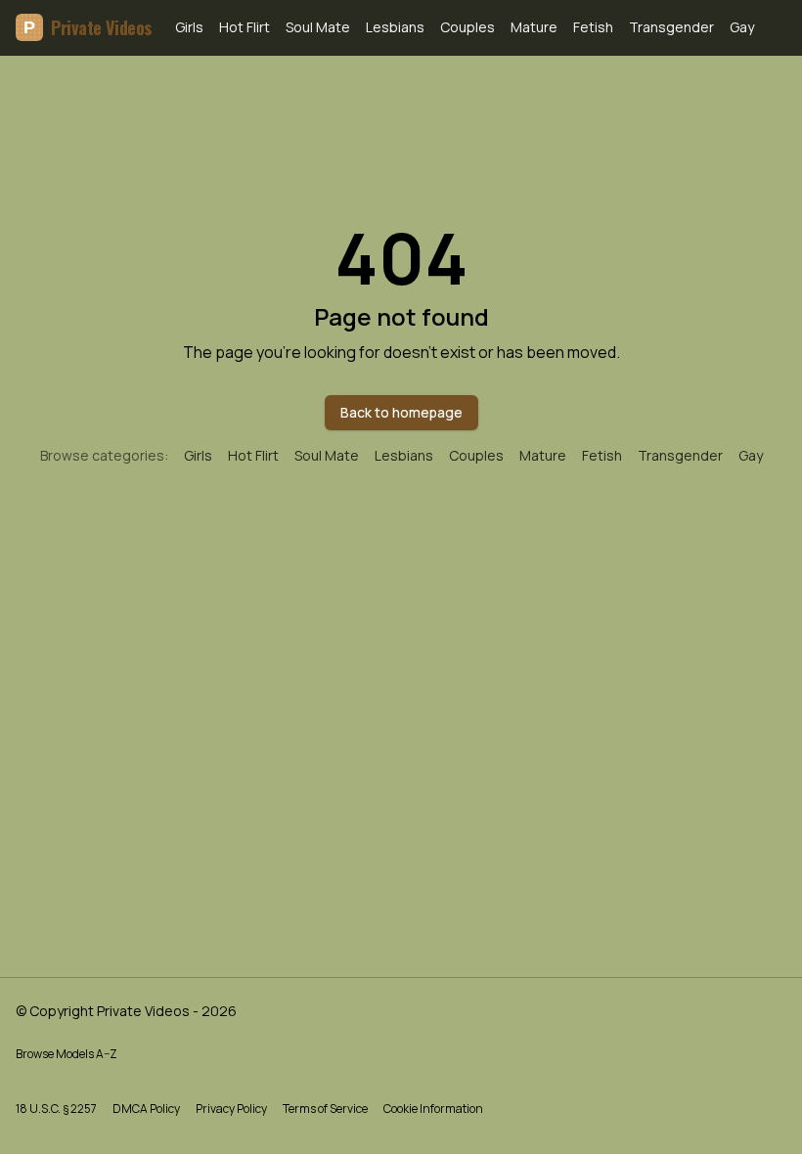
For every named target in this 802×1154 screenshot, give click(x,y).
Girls (189, 27)
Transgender (671, 27)
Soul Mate (318, 27)
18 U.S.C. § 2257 (56, 1108)
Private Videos (87, 27)
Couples (467, 27)
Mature (534, 27)
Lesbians (395, 27)
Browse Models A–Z (66, 1053)
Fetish (593, 27)
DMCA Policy (146, 1108)
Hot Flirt (244, 27)
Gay (742, 27)
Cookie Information (433, 1108)
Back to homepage (401, 412)
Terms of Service (325, 1108)
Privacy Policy (231, 1108)
